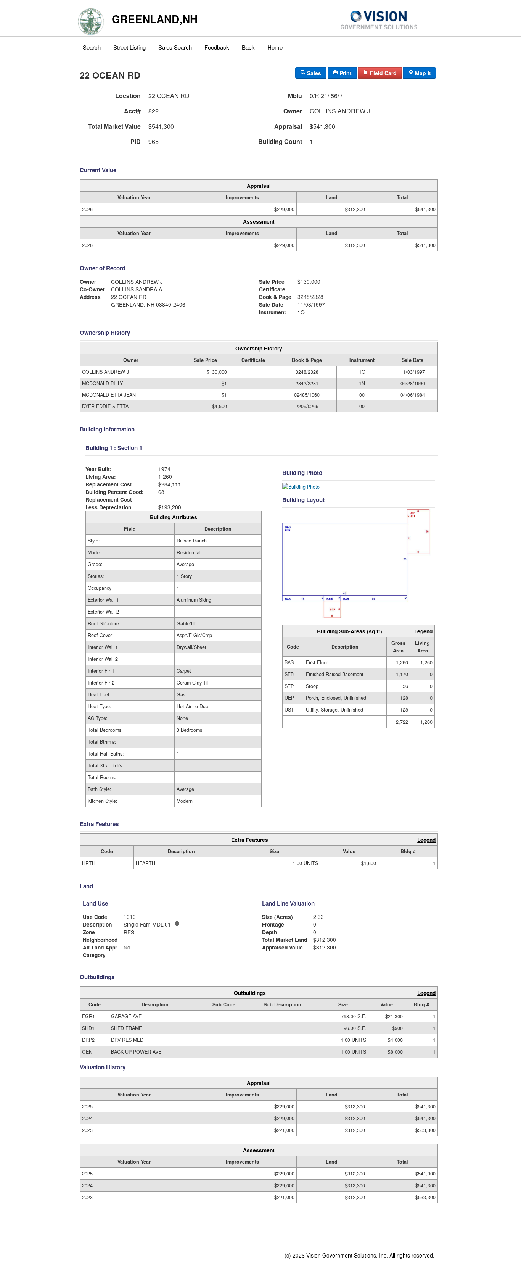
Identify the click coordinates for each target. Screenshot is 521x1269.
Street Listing (129, 47)
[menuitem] (92, 45)
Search (92, 47)
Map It (422, 73)
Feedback (216, 47)
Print (345, 73)
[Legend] (177, 923)
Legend (423, 631)
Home (275, 47)
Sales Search (175, 47)
